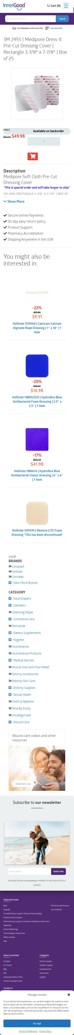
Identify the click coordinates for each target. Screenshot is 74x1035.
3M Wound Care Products (60, 905)
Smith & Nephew (23, 701)
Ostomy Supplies (24, 688)
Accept (37, 1023)
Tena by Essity (21, 708)
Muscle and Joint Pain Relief (30, 667)
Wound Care (21, 722)
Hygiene (18, 640)
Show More (15, 202)
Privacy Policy (45, 1031)
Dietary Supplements (27, 633)
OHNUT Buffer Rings (10, 929)
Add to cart (33, 156)
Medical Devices (23, 660)
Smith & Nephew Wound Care (14, 933)
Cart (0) (56, 6)
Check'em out (23, 783)
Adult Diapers (22, 598)
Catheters (19, 605)
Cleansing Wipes (22, 612)
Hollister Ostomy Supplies (12, 917)
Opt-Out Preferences (28, 1031)
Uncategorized (21, 715)
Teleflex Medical (9, 937)
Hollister (17, 571)
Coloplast (18, 566)
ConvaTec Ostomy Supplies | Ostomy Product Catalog (22, 913)
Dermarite (18, 626)
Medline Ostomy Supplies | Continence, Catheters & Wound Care (26, 921)
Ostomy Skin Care (23, 681)
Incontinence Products (26, 653)
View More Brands (25, 583)
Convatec (18, 577)
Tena (5, 941)
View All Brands (56, 909)
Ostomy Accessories (25, 674)
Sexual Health (22, 694)
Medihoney (7, 925)
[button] (69, 994)
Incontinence (20, 646)
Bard (5, 905)
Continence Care (24, 619)
